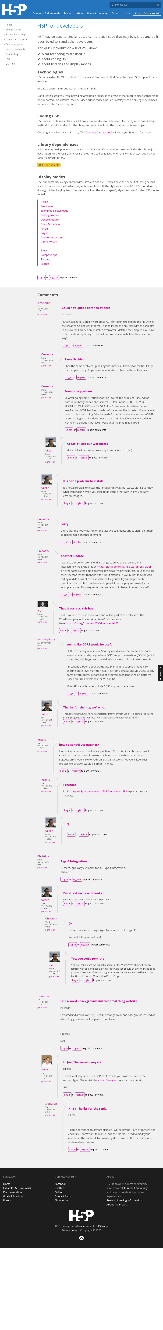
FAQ (8, 58)
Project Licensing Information (124, 1200)
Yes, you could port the (87, 958)
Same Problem (75, 359)
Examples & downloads (46, 13)
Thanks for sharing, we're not (84, 707)
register (54, 277)
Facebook (60, 1184)
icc (39, 610)
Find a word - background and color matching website (98, 1001)
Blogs (44, 250)
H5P (81, 1215)
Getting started (13, 29)
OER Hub (10, 63)
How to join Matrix (15, 49)
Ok (70, 923)
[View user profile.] (50, 446)
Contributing (12, 54)
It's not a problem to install (83, 481)
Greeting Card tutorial (99, 132)
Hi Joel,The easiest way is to (83, 1062)
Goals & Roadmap (13, 1196)
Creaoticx (47, 354)
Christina (43, 856)
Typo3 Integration (73, 861)
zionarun (43, 996)
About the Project (117, 1204)
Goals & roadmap (97, 13)
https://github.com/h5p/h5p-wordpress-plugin (124, 566)
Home (9, 24)
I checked (70, 785)
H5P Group (101, 1226)
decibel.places (46, 639)
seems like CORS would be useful (90, 644)
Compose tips (49, 255)
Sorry (64, 524)
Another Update (72, 556)
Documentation (73, 13)
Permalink (42, 314)
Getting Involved (50, 215)
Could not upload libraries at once (86, 308)
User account (49, 242)
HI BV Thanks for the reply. (87, 1108)
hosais (41, 739)
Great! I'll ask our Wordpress (87, 444)
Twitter (59, 1188)
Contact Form (63, 1196)
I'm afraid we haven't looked (83, 893)
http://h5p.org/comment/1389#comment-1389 (99, 791)
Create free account (147, 13)
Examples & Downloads (17, 1188)
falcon (49, 450)
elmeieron (43, 303)
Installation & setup (16, 34)
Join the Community (136, 1188)
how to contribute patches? (79, 745)
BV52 (44, 1070)
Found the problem (78, 391)
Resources (47, 206)
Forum (115, 13)
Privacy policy (70, 1230)
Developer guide (14, 44)
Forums (45, 259)
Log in (127, 13)
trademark (84, 1226)
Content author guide (17, 39)
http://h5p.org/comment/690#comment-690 (92, 623)
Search (45, 264)
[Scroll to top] (81, 1240)
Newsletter (61, 1200)
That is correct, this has (76, 608)
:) (68, 824)
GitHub (59, 1192)
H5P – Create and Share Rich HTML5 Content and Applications (14, 9)
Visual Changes (107, 1080)
